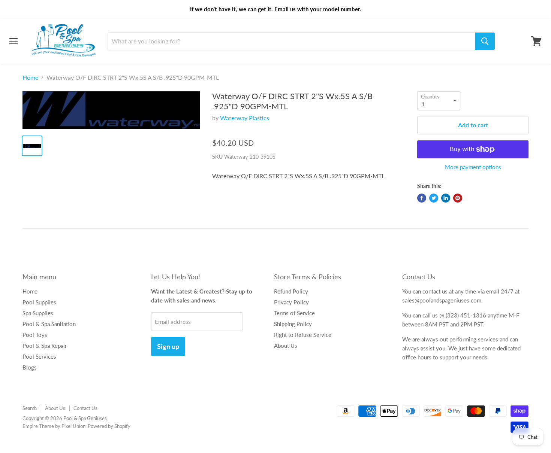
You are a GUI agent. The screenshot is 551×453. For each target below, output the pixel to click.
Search (29, 408)
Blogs (29, 367)
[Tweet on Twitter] (433, 198)
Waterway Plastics (244, 117)
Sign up (168, 346)
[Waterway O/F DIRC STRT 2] (111, 110)
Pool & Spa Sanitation (49, 323)
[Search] (485, 41)
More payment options (473, 167)
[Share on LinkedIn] (445, 198)
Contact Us (85, 408)
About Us (285, 345)
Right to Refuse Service (302, 334)
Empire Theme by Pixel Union (53, 426)
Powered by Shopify (109, 426)
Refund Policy (291, 291)
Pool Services (39, 356)
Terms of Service (294, 313)
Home (30, 77)
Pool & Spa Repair (44, 345)
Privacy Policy (291, 302)
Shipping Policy (293, 323)
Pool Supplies (39, 302)
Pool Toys (34, 334)
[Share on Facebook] (421, 198)
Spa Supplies (37, 313)
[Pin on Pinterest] (457, 198)
